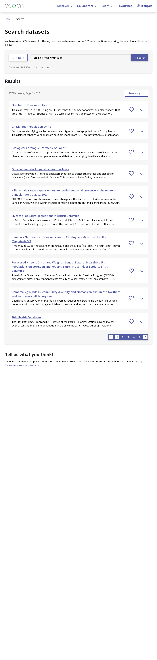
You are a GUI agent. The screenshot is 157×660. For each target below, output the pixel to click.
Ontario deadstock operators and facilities (40, 169)
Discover (63, 6)
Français (146, 6)
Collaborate (85, 6)
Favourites (124, 6)
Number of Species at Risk (29, 105)
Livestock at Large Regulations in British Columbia (45, 216)
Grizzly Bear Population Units (31, 126)
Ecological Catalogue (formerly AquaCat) (39, 148)
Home (8, 19)
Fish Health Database (26, 317)
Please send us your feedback (22, 365)
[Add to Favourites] (131, 109)
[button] (78, 109)
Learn (105, 6)
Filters (20, 57)
